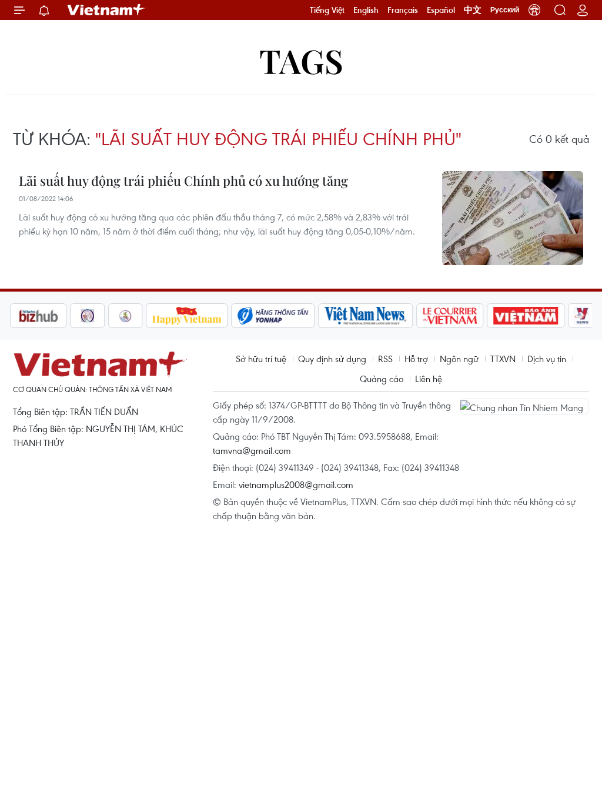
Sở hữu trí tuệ (261, 358)
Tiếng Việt (327, 10)
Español (441, 10)
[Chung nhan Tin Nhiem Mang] (524, 406)
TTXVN (503, 358)
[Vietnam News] (366, 315)
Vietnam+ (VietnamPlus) (106, 10)
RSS (385, 358)
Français (402, 10)
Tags (301, 60)
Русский (504, 10)
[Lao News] (87, 315)
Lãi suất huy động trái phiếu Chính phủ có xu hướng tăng (183, 180)
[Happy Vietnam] (187, 315)
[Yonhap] (273, 315)
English (366, 10)
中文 (472, 10)
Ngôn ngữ (459, 358)
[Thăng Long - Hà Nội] (534, 10)
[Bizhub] (38, 315)
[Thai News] (126, 315)
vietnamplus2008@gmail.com (296, 484)
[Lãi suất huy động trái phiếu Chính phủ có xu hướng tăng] (512, 218)
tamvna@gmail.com (252, 450)
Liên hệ (428, 378)
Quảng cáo (381, 378)
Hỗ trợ (416, 358)
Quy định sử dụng (332, 358)
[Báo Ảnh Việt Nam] (526, 315)
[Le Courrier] (450, 315)
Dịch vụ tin (546, 358)
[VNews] (582, 315)
